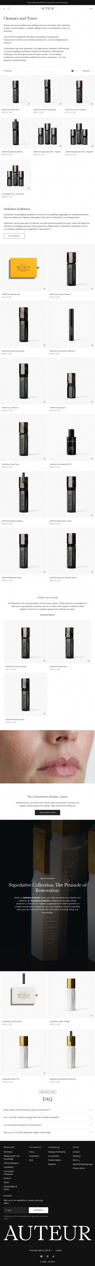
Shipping (77, 1156)
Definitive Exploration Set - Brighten (79, 152)
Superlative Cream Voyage (60, 1021)
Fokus (31, 1152)
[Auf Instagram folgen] (47, 1256)
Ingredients (8, 1167)
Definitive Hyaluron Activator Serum (63, 578)
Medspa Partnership (57, 1152)
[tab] (17, 209)
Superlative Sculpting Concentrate (63, 1079)
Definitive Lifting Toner (10, 109)
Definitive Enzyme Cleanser (75, 109)
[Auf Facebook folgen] (41, 1256)
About (6, 1182)
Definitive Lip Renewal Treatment (62, 351)
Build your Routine (47, 614)
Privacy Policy (79, 1168)
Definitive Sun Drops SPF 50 (60, 464)
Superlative (34, 1156)
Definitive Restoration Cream (60, 521)
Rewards (52, 1164)
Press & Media (54, 1160)
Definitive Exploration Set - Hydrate (47, 152)
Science (7, 1178)
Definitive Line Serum (10, 407)
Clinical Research (11, 1163)
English (59, 1250)
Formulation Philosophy (9, 1172)
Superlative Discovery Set (12, 1021)
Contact (76, 1152)
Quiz (31, 1160)
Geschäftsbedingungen (83, 1164)
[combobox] (60, 1250)
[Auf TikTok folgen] (53, 1256)
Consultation (53, 1156)
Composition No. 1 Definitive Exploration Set (12, 194)
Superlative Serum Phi (10, 1079)
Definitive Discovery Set (11, 294)
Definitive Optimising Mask (12, 152)
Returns (76, 1160)
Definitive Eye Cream (58, 407)
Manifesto (8, 1152)
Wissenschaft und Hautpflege (11, 1157)
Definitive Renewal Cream (12, 578)
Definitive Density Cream (15, 719)
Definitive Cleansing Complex (45, 109)
